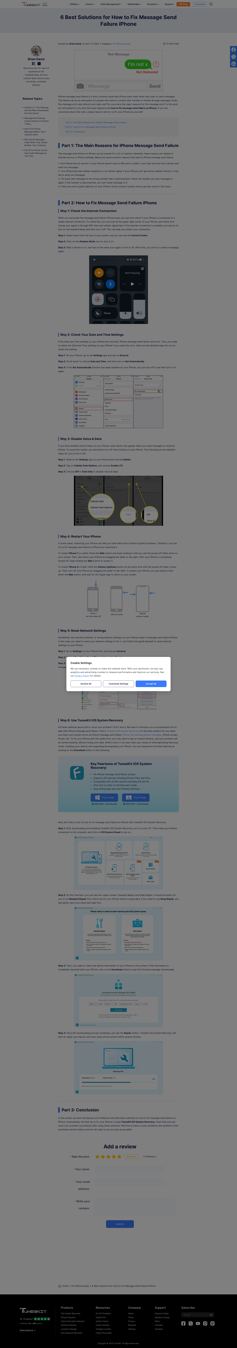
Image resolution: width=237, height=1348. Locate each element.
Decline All (86, 683)
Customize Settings (118, 683)
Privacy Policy (82, 675)
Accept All (151, 683)
